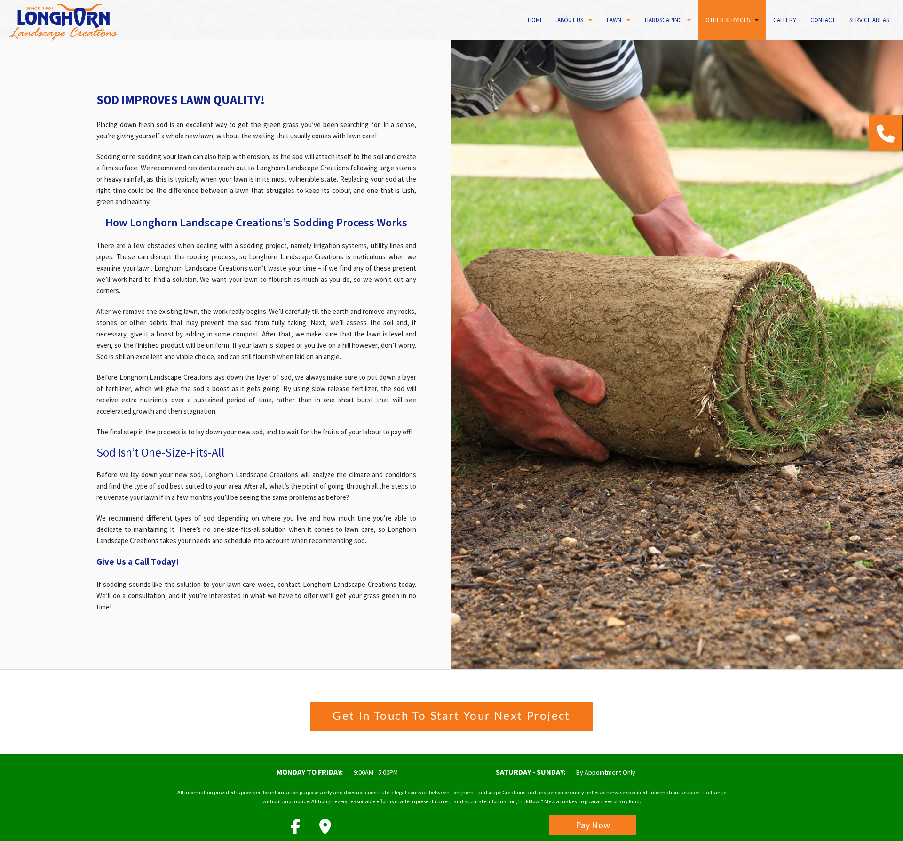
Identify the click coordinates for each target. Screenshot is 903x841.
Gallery (784, 20)
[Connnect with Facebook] (296, 829)
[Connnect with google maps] (325, 829)
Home (535, 20)
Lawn (614, 20)
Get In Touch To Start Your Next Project (451, 716)
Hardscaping (663, 20)
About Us (570, 20)
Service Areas (869, 20)
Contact (822, 20)
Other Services (727, 20)
